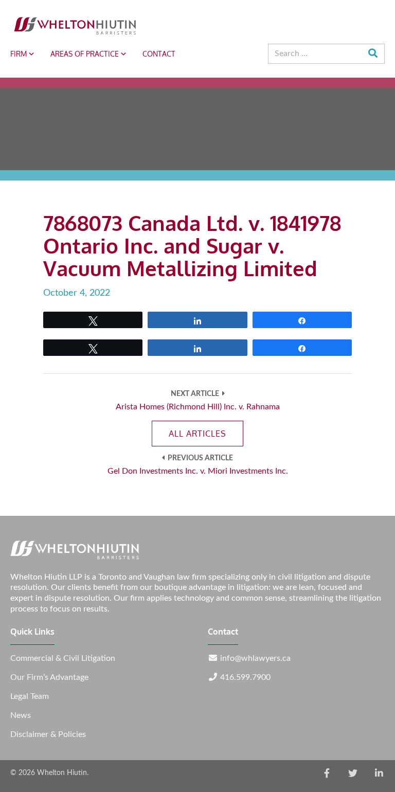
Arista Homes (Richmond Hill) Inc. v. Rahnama (198, 407)
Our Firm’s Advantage (49, 677)
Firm (18, 53)
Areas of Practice (84, 53)
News (20, 715)
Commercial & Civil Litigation (62, 658)
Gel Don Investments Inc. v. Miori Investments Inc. (197, 471)
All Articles (197, 433)
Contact (158, 53)
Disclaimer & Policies (48, 734)
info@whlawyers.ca (255, 658)
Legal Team (29, 696)
